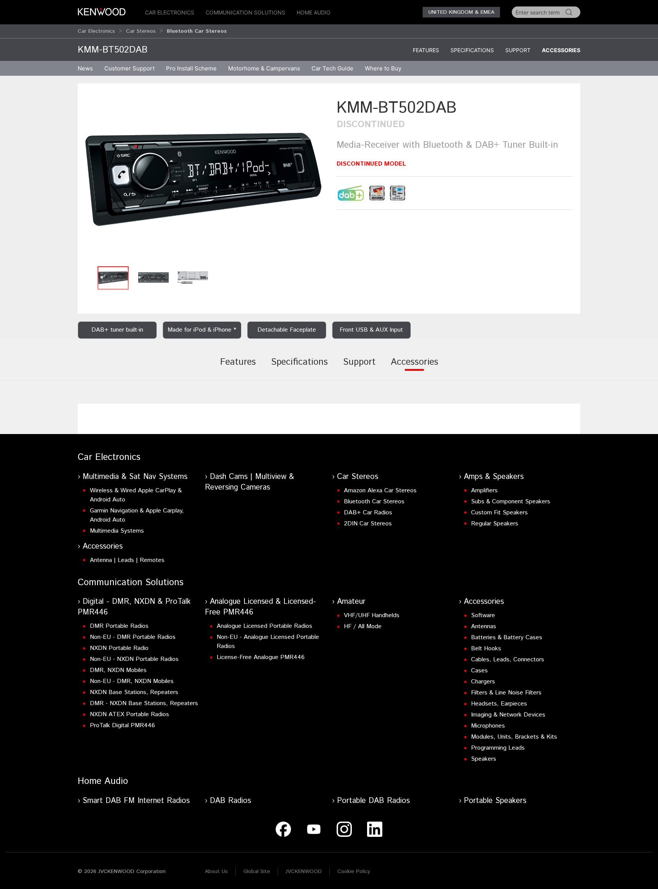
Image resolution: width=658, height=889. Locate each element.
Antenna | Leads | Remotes (127, 560)
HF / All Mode (363, 626)
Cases (479, 670)
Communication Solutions (245, 12)
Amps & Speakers (494, 476)
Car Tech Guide (332, 68)
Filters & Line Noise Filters (506, 692)
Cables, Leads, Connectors (507, 659)
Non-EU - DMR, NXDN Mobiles (132, 681)
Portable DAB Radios (373, 800)
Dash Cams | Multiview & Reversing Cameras (249, 482)
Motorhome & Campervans (264, 68)
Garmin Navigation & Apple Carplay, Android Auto (137, 515)
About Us (216, 871)
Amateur (351, 601)
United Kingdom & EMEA (461, 12)
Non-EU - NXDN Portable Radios (134, 659)
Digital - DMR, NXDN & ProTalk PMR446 (134, 607)
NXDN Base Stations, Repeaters (134, 692)
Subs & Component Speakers (510, 501)
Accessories (561, 50)
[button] (203, 179)
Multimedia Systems (117, 531)
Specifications (472, 50)
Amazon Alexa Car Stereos (380, 490)
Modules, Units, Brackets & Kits (514, 737)
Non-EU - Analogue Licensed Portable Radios (268, 642)
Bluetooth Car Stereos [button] (197, 31)
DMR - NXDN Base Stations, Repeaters (144, 703)
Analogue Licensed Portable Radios (264, 626)
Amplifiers (484, 490)
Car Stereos (141, 31)
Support (517, 50)
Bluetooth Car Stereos (374, 501)
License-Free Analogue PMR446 (261, 657)
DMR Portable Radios (119, 626)
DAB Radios (230, 800)
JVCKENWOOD (304, 871)
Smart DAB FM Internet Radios (136, 800)
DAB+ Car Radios (368, 512)
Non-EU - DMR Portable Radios (133, 637)
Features (426, 50)
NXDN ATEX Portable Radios (129, 714)
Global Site (256, 871)
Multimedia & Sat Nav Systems (135, 476)
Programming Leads (498, 748)
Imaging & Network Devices (508, 714)
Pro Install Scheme (191, 68)
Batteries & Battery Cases (506, 637)
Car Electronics (169, 12)
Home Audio (314, 12)
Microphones (488, 725)
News (85, 68)
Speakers (483, 759)
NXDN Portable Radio (119, 648)
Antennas (483, 626)
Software (483, 615)
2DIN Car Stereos (368, 523)
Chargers (483, 681)
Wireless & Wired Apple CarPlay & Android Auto (136, 495)
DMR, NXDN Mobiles (118, 670)
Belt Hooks (486, 648)
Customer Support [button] (129, 68)
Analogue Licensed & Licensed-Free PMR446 (260, 607)
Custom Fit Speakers (499, 512)
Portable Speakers (495, 800)
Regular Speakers (494, 523)
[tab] (238, 367)
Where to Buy (383, 68)
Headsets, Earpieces (499, 703)
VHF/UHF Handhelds (371, 615)
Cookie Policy (353, 871)
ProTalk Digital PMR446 (122, 725)
